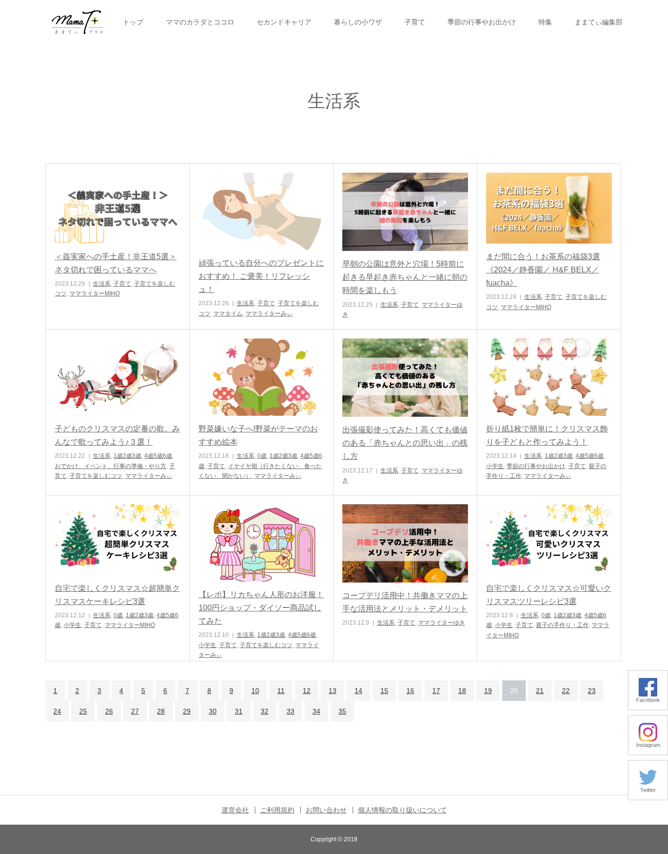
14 (358, 691)
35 (342, 711)
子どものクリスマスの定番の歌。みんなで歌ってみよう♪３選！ (117, 435)
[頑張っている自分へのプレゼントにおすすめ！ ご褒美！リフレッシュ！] (261, 211)
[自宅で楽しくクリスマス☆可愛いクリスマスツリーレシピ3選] (549, 539)
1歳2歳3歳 (127, 455)
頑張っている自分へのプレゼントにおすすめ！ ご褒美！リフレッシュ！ (261, 276)
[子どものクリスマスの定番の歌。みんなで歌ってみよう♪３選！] (117, 377)
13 (332, 691)
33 (290, 711)
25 (83, 711)
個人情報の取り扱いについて (402, 810)
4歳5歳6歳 (158, 455)
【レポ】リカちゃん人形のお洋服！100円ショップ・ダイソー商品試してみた (261, 607)
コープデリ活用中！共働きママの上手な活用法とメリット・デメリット (405, 602)
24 (57, 711)
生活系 (102, 283)
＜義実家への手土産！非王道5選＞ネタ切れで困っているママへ (116, 263)
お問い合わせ (326, 810)
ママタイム (228, 313)
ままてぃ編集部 (599, 22)
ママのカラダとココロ (200, 22)
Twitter (648, 790)
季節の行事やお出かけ (481, 22)
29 (187, 711)
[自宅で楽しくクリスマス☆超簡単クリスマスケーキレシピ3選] (117, 539)
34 (316, 711)
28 (161, 711)
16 (410, 691)
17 (436, 691)
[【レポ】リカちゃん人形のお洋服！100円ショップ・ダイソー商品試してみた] (261, 543)
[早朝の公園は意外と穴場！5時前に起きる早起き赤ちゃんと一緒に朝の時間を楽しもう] (405, 212)
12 (307, 691)
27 (135, 711)
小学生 (495, 466)
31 (239, 711)
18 (462, 691)
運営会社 (235, 810)
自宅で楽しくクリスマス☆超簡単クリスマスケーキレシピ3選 (117, 595)
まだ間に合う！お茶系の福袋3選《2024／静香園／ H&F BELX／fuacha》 (543, 269)
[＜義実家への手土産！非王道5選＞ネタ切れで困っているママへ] (117, 208)
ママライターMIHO (94, 293)
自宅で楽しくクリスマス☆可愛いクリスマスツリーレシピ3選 (548, 595)
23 (592, 691)
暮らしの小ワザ (358, 22)
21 (540, 691)
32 (264, 711)
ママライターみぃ (268, 313)
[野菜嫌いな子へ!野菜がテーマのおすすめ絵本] (261, 377)
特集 (545, 22)
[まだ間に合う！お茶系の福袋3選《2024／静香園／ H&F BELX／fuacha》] (549, 208)
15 (384, 691)
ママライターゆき (441, 622)
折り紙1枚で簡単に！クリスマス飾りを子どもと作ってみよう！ (547, 435)
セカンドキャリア (284, 22)
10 (255, 691)
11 (281, 691)
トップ (133, 22)
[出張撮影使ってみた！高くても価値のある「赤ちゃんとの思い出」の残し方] (405, 377)
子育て (414, 22)
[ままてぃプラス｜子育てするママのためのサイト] (77, 22)
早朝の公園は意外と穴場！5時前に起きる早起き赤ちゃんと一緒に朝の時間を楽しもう (405, 277)
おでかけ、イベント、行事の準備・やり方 (110, 466)
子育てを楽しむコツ (95, 475)
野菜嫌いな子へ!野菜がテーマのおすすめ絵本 (258, 435)
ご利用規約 (277, 810)
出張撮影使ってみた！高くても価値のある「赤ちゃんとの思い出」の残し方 (405, 443)
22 (566, 691)
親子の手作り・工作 (562, 625)
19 (488, 691)
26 (109, 711)
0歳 (262, 455)
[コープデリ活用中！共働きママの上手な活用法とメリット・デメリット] (405, 543)
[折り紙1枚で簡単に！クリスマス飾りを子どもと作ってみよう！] (549, 377)
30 (213, 711)
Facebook (648, 700)
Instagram (648, 745)
